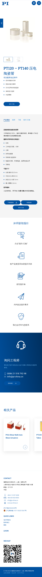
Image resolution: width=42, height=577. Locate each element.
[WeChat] (12, 553)
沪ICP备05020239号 (10, 508)
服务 (5, 525)
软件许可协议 (20, 573)
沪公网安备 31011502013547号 (16, 510)
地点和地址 (7, 520)
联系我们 (6, 522)
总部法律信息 (7, 573)
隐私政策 (14, 573)
